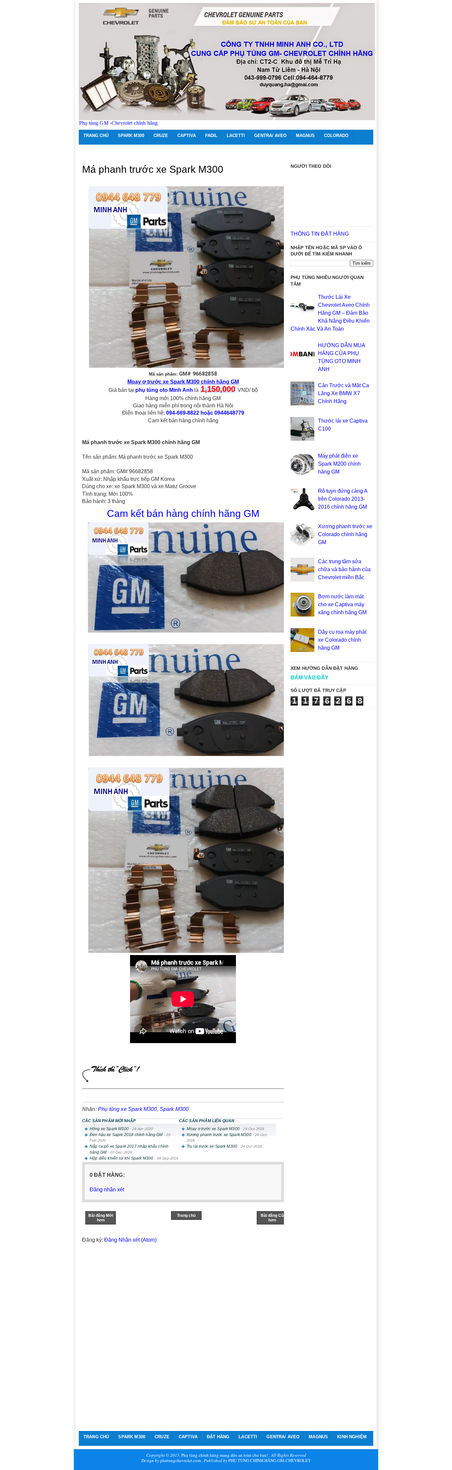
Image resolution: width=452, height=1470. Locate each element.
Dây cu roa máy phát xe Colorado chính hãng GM (342, 640)
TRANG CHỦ (96, 135)
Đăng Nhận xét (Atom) (130, 1240)
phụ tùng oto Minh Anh (164, 390)
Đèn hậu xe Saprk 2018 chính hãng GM (126, 1134)
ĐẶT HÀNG (218, 1436)
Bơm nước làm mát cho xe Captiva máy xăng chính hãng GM (342, 604)
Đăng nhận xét (107, 1189)
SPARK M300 (131, 135)
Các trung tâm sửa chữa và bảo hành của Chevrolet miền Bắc (344, 569)
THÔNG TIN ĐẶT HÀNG (320, 234)
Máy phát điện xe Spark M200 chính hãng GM (339, 464)
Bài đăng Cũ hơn (272, 1217)
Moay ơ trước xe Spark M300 (213, 1128)
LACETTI (236, 135)
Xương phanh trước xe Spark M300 (219, 1134)
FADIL (211, 135)
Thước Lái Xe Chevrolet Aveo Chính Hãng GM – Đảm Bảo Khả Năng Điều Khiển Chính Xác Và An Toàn (330, 313)
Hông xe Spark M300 (109, 1128)
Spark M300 (174, 1109)
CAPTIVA (186, 135)
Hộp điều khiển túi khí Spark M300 (121, 1158)
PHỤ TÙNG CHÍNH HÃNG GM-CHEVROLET (269, 1460)
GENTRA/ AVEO (270, 135)
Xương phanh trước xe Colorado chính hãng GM (345, 534)
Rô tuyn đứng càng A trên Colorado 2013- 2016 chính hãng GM (342, 499)
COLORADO (336, 135)
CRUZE (161, 135)
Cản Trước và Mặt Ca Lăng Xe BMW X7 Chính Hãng (343, 393)
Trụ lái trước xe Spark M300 (212, 1146)
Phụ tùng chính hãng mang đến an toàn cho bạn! (224, 1455)
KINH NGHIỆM (352, 1436)
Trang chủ (186, 1215)
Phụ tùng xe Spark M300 (127, 1109)
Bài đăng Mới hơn (100, 1217)
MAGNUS (305, 135)
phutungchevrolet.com (180, 1460)
